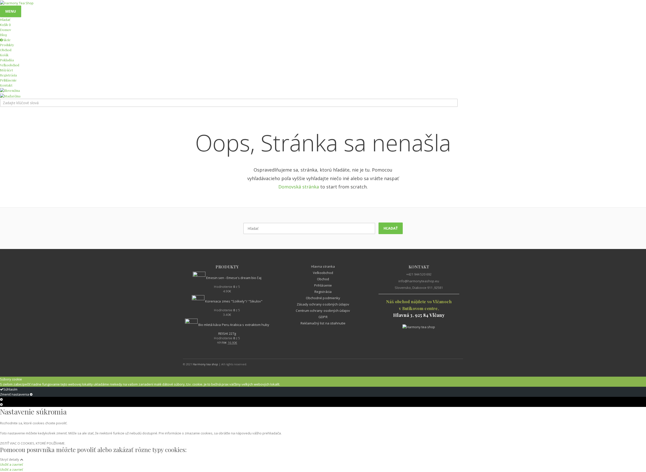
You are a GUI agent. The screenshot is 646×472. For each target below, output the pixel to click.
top (636, 462)
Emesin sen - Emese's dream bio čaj (233, 277)
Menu (10, 11)
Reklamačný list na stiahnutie (323, 323)
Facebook (426, 364)
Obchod (323, 279)
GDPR (322, 317)
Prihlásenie (323, 285)
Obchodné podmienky (323, 298)
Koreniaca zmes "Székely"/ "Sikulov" (233, 301)
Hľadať (391, 228)
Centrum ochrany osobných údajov (323, 310)
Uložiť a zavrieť (11, 464)
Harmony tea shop (205, 364)
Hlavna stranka (323, 266)
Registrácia (323, 291)
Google (447, 364)
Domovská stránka (298, 187)
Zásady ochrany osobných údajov (323, 304)
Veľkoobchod (323, 272)
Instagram (458, 364)
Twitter (437, 364)
